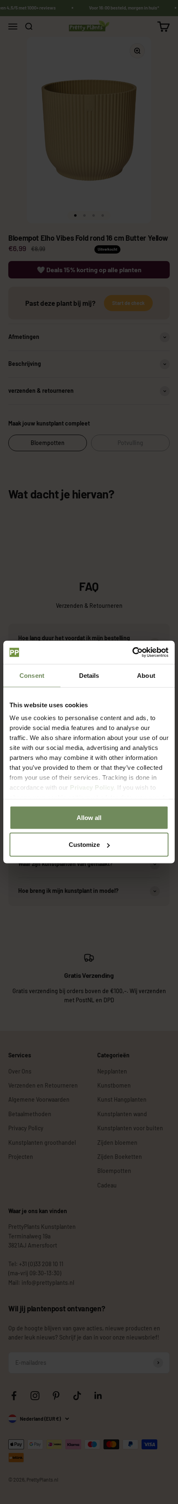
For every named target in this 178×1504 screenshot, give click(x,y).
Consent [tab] (31, 675)
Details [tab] (89, 675)
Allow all (89, 817)
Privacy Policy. (92, 787)
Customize (84, 844)
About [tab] (146, 675)
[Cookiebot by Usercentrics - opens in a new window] (132, 652)
